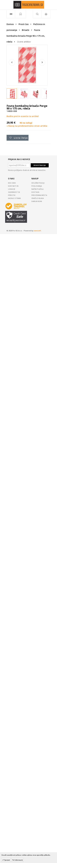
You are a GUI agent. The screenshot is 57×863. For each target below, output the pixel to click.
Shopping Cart (46, 14)
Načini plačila (37, 189)
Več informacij (17, 860)
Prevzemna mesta (39, 195)
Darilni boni (36, 201)
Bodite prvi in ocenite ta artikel (23, 116)
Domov (10, 24)
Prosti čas (23, 24)
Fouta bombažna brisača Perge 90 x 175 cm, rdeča (26, 36)
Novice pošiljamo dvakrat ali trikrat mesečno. (27, 170)
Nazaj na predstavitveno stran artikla (27, 125)
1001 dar (28, 5)
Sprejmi (7, 860)
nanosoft (37, 231)
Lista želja (21, 137)
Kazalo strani (14, 198)
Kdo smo (12, 183)
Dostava (35, 192)
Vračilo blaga (37, 198)
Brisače (25, 30)
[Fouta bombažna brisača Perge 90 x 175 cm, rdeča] (12, 94)
